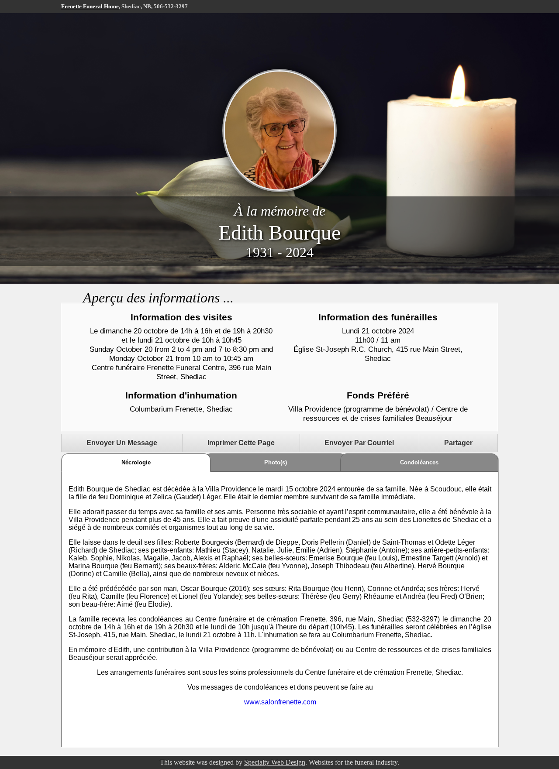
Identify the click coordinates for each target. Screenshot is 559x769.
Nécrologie (136, 462)
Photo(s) (275, 462)
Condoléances (419, 462)
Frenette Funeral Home (90, 6)
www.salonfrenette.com (280, 702)
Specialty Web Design (274, 762)
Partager (458, 442)
